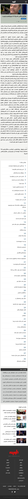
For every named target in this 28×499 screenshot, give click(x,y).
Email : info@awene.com (14, 456)
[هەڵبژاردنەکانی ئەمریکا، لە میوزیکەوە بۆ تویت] (14, 9)
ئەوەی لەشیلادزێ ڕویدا (20, 344)
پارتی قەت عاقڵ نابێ (21, 281)
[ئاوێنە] (14, 452)
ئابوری (8, 465)
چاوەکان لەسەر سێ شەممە (18, 180)
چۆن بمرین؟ (21, 183)
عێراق (21, 462)
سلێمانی (24, 315)
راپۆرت (8, 470)
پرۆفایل (21, 467)
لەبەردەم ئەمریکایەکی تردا (18, 190)
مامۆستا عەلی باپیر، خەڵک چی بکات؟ (18, 270)
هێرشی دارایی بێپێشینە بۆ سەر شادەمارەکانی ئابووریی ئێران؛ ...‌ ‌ (10, 441)
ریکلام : (13, 489)
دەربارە (14, 486)
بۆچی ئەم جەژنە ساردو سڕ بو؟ (19, 321)
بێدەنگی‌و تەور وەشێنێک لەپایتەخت (16, 166)
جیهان (21, 465)
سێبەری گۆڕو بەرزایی (19, 194)
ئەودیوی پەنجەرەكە (21, 247)
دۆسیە (21, 475)
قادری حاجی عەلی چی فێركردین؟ (17, 176)
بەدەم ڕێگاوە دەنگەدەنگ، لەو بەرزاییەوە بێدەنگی (17, 206)
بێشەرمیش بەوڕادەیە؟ (21, 338)
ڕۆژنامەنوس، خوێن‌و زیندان (20, 275)
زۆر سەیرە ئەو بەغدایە (21, 218)
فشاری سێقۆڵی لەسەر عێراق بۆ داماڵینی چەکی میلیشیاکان (13, 385)
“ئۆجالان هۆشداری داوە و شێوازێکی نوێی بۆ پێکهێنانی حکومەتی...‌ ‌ (9, 419)
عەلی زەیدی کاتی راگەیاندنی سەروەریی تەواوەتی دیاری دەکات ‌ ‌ (9, 426)
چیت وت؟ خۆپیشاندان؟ (21, 241)
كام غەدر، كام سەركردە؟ (20, 200)
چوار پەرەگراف (23, 230)
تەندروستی (21, 480)
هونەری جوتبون (22, 350)
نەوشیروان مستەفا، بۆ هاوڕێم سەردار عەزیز (16, 258)
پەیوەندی (10, 486)
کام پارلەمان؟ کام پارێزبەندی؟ (19, 264)
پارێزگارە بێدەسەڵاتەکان (18, 173)
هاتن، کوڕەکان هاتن (21, 310)
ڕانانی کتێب (8, 473)
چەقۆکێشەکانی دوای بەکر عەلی (19, 224)
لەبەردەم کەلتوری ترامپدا (18, 187)
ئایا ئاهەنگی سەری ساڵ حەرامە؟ (18, 355)
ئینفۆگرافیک (21, 473)
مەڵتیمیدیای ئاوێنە (21, 478)
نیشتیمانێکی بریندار (21, 327)
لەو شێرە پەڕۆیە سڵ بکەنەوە (19, 304)
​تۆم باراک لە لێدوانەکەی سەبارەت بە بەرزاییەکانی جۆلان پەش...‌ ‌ (9, 434)
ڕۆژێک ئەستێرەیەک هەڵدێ (20, 287)
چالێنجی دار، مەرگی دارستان (20, 213)
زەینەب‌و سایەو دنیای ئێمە (20, 332)
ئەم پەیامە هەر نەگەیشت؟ (18, 169)
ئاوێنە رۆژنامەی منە (21, 486)
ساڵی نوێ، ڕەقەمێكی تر (20, 298)
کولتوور (7, 462)
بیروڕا (8, 460)
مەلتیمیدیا (8, 467)
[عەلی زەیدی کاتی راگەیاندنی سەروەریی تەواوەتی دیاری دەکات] (21, 425)
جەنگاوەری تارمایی (22, 293)
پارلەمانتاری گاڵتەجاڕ (21, 253)
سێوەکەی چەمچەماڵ (21, 361)
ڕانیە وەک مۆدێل (22, 236)
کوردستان (21, 460)
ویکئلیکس (21, 470)
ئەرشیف (4, 486)
